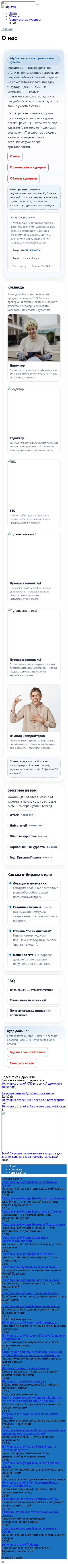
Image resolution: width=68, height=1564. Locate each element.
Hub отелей (26, 825)
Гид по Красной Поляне (27, 1052)
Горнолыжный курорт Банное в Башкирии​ (30, 1280)
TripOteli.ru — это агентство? (31, 990)
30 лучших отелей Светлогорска (23, 1381)
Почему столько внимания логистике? (30, 1013)
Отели (13, 13)
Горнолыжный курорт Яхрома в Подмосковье (33, 1224)
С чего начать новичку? (28, 1000)
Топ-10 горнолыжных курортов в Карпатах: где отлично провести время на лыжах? (31, 1399)
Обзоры (14, 16)
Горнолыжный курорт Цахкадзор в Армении (32, 1211)
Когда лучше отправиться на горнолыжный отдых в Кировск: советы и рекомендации (31, 1353)
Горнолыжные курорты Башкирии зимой (29, 1267)
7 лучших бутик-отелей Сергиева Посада (29, 1498)
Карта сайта (17, 1172)
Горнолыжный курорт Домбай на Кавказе (30, 1293)
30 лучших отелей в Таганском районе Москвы (33, 1106)
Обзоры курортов (23, 178)
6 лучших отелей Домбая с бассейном (27, 1093)
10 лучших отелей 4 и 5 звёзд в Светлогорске (32, 1099)
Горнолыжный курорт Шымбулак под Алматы (33, 1198)
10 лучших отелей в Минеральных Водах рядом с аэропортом (29, 1484)
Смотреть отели (22, 1063)
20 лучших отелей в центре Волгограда (28, 1322)
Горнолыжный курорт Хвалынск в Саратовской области (24, 1239)
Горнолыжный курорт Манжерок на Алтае (30, 1306)
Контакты (15, 1169)
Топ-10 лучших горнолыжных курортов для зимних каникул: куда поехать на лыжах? (31, 1155)
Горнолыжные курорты (25, 19)
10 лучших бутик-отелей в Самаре (25, 1368)
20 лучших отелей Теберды (20, 1544)
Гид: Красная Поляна (31, 857)
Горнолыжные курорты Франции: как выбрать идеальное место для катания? (33, 1432)
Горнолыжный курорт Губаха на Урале (27, 1254)
